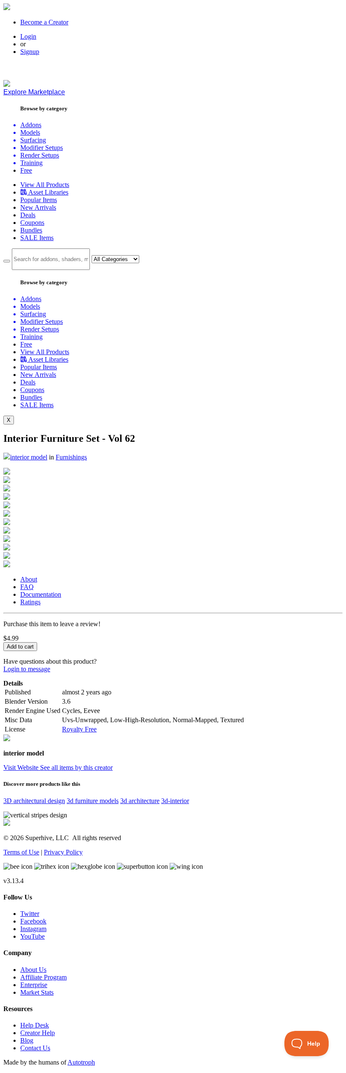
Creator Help (37, 1032)
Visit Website (21, 767)
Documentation (40, 594)
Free (26, 170)
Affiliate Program (43, 977)
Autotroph (81, 1062)
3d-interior (175, 800)
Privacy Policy (63, 852)
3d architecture (139, 800)
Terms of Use (21, 852)
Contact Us (35, 1048)
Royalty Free (79, 729)
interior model (28, 457)
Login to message (26, 669)
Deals (27, 215)
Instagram (33, 928)
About (28, 579)
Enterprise (33, 984)
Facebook (33, 921)
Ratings (30, 602)
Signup (29, 51)
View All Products (44, 184)
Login (28, 36)
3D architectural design (34, 800)
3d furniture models (93, 800)
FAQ (27, 586)
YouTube (32, 936)
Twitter (29, 913)
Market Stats (37, 992)
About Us (33, 969)
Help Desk (34, 1025)
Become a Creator (44, 22)
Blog (26, 1040)
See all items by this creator (76, 767)
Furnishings (71, 457)
